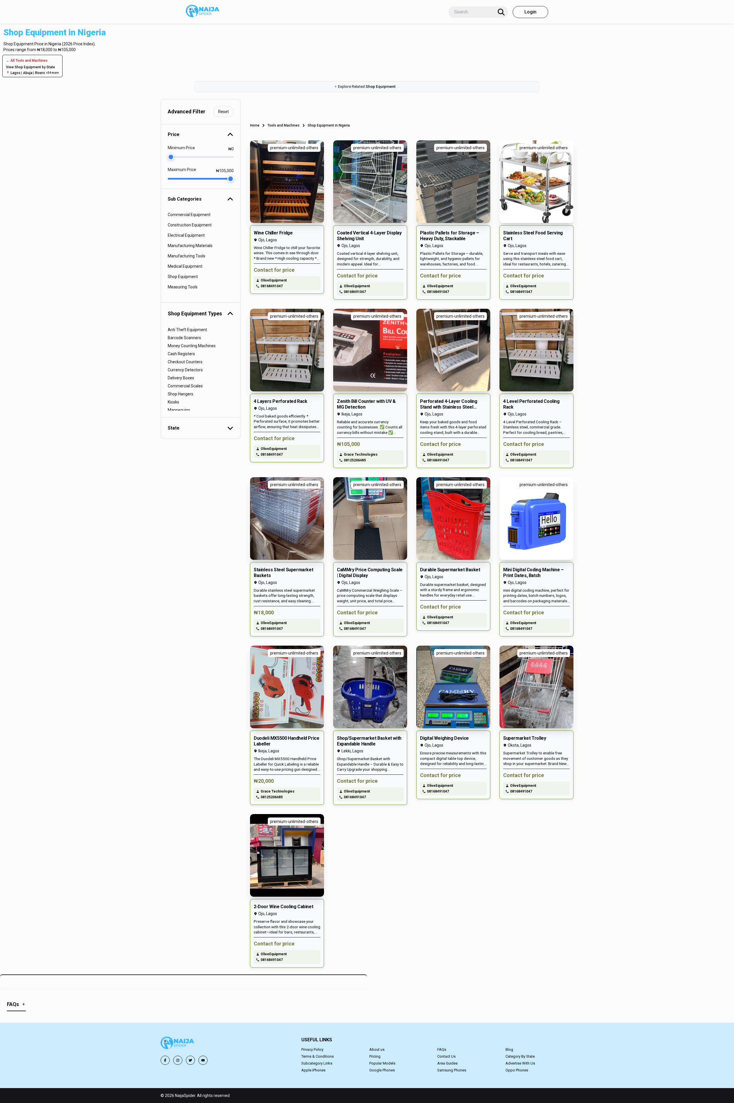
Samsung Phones (451, 1070)
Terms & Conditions (317, 1056)
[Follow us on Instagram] (177, 1060)
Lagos (15, 73)
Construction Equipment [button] (190, 225)
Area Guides (447, 1063)
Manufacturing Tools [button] (186, 256)
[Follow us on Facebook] (165, 1060)
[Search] (501, 12)
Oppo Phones (516, 1070)
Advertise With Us (520, 1063)
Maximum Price (182, 169)
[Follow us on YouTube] (203, 1060)
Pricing (374, 1056)
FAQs (441, 1049)
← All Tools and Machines (27, 61)
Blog (509, 1049)
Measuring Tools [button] (183, 287)
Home (254, 125)
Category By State (520, 1056)
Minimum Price (181, 147)
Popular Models (382, 1063)
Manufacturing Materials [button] (190, 245)
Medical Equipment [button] (185, 266)
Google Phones (382, 1070)
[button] (367, 87)
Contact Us (446, 1056)
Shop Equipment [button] (183, 276)
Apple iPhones (313, 1070)
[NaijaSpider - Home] (178, 1043)
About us (376, 1049)
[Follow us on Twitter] (190, 1060)
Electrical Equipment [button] (186, 235)
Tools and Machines (284, 125)
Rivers (40, 73)
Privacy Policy (312, 1049)
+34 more (52, 72)
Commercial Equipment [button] (189, 214)
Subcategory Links (316, 1063)
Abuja (27, 73)
